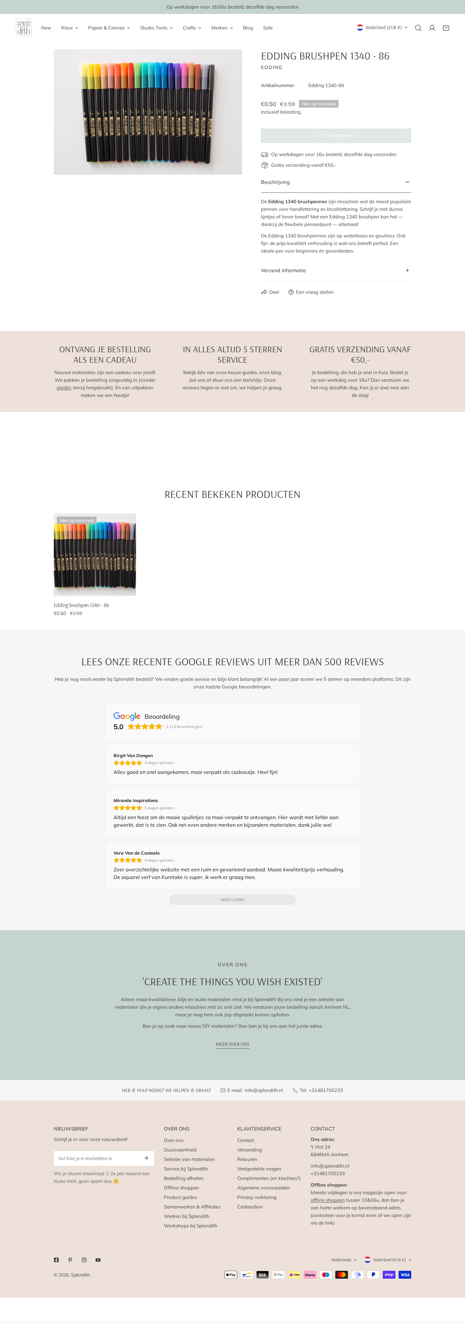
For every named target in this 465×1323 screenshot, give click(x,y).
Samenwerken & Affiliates (192, 1207)
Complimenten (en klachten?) (269, 1178)
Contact (245, 1140)
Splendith (80, 1275)
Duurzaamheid (180, 1150)
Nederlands (341, 1260)
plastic (64, 388)
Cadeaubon (250, 1207)
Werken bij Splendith (186, 1216)
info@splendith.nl (264, 1090)
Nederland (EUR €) (384, 27)
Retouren (247, 1159)
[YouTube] (98, 1260)
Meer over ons (232, 1044)
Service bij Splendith (186, 1169)
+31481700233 (326, 1090)
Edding (272, 67)
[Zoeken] (418, 28)
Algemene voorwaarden (263, 1188)
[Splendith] (24, 28)
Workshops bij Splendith (190, 1226)
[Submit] (146, 1158)
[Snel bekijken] (124, 588)
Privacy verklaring (256, 1197)
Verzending (249, 1150)
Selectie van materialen (189, 1159)
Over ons (173, 1140)
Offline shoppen (181, 1188)
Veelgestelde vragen (259, 1169)
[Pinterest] (70, 1260)
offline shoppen (328, 1200)
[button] (446, 28)
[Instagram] (84, 1260)
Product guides (180, 1197)
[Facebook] (56, 1260)
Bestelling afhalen (183, 1178)
